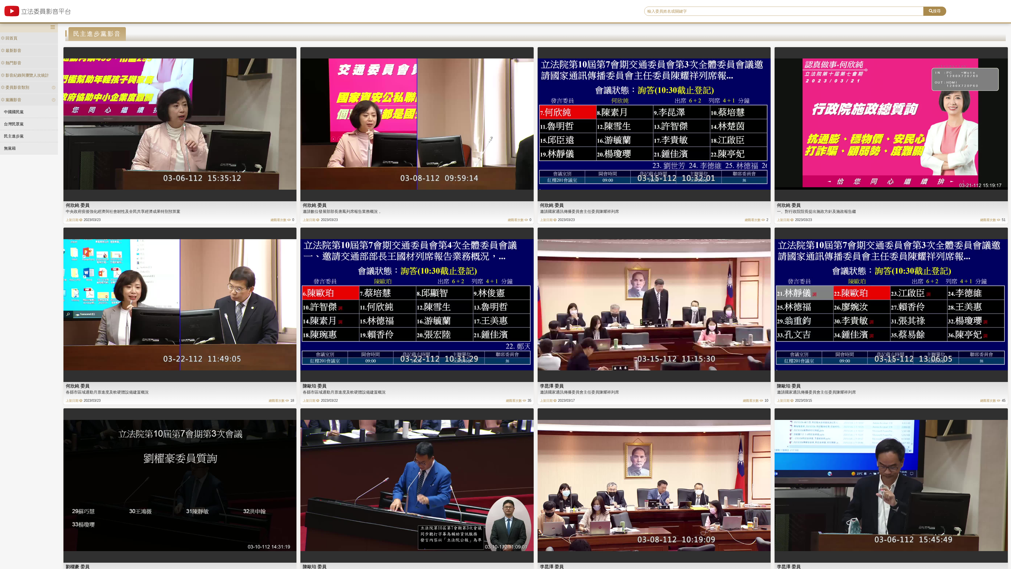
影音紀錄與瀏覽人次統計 (27, 75)
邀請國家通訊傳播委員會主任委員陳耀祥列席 (579, 211)
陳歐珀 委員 (314, 386)
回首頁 (11, 38)
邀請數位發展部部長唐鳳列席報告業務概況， (342, 211)
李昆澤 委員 (552, 386)
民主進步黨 (14, 136)
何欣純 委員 (78, 205)
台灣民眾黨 (14, 124)
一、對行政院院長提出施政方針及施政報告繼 (816, 211)
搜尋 (937, 11)
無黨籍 (10, 148)
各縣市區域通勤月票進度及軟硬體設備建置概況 (107, 392)
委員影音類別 (17, 87)
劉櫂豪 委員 (78, 566)
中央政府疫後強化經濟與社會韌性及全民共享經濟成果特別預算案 (123, 211)
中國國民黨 (14, 112)
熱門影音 (13, 63)
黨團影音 (13, 99)
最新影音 (13, 50)
